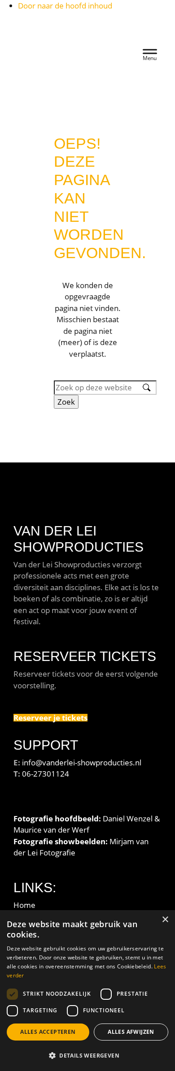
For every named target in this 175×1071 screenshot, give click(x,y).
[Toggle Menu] (150, 53)
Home (24, 905)
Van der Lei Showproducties (61, 31)
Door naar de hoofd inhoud (65, 5)
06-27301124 (45, 774)
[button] (87, 1055)
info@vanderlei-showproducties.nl (81, 762)
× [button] (165, 919)
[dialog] (87, 990)
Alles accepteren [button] (47, 1032)
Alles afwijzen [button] (131, 1032)
